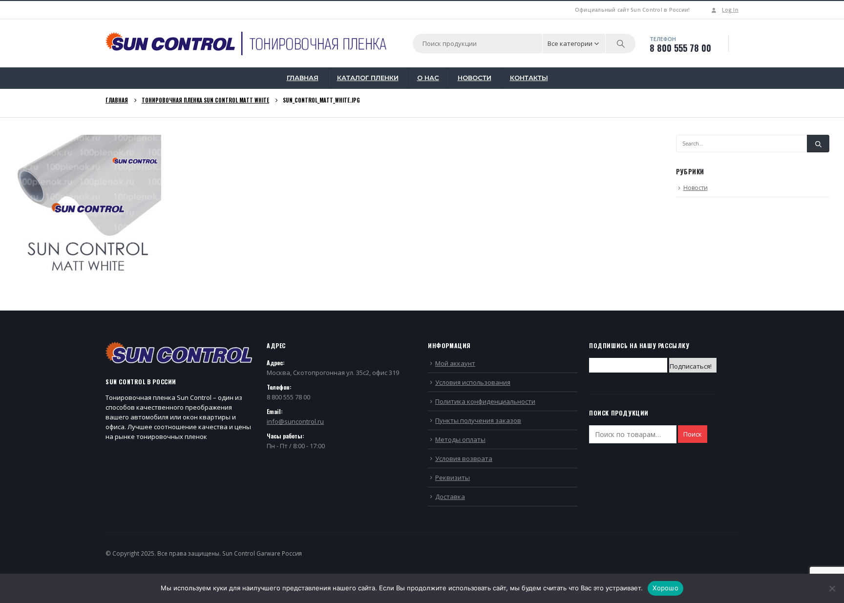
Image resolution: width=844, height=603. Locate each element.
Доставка (450, 496)
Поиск (692, 434)
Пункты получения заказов (478, 420)
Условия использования (472, 382)
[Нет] (832, 588)
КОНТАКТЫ (529, 78)
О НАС (428, 78)
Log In (730, 9)
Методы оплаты (460, 439)
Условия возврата (463, 458)
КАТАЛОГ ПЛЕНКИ (368, 78)
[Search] (621, 43)
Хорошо (665, 588)
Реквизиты (452, 477)
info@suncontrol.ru (295, 421)
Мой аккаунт (455, 363)
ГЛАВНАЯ (302, 78)
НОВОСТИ (474, 78)
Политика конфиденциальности (485, 401)
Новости (695, 188)
